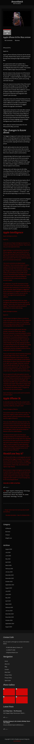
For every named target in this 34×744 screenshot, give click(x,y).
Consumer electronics (17, 492)
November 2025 (9, 578)
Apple (7, 491)
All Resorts (8, 528)
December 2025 (9, 575)
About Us (7, 664)
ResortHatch (17, 1)
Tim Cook (19, 496)
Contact (7, 669)
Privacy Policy (8, 675)
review (26, 494)
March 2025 (8, 604)
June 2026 (8, 555)
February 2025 (9, 607)
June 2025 (8, 594)
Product (7, 535)
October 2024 (8, 620)
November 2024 (9, 617)
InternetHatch (17, 741)
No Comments (8, 40)
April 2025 (8, 601)
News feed (7, 672)
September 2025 (9, 585)
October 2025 (8, 581)
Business (17, 40)
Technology (13, 496)
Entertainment (7, 494)
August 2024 (8, 627)
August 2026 (8, 549)
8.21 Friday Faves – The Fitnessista (12, 711)
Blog (6, 667)
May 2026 (7, 559)
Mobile (20, 494)
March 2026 (8, 565)
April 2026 (8, 562)
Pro (23, 494)
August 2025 (8, 588)
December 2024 (9, 614)
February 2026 (9, 568)
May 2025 (7, 598)
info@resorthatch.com (12, 652)
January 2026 (8, 572)
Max (17, 494)
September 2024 (9, 623)
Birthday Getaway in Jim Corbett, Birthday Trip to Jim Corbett (16, 722)
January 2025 (8, 610)
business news (7, 492)
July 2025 (7, 591)
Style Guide (8, 680)
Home (6, 661)
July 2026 (7, 552)
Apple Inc (12, 491)
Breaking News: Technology (22, 491)
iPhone (13, 494)
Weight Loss (8, 538)
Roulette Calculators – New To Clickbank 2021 (18, 515)
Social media (6, 496)
